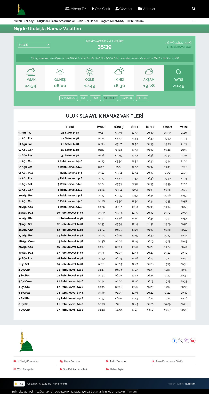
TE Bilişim (190, 383)
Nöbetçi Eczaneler (28, 361)
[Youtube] (192, 340)
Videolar (148, 9)
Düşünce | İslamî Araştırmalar (56, 21)
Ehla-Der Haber (88, 21)
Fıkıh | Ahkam (135, 21)
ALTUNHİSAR (68, 97)
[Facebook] (174, 340)
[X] (180, 340)
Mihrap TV (78, 9)
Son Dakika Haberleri (75, 369)
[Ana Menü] (193, 21)
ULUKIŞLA (110, 97)
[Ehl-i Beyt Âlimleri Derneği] (21, 8)
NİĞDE (95, 97)
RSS (20, 383)
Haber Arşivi (116, 369)
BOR (83, 97)
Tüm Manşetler (25, 369)
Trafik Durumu (118, 361)
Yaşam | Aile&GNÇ (112, 21)
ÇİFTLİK (142, 97)
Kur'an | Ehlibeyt (24, 21)
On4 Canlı (102, 9)
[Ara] (193, 8)
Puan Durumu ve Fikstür (169, 361)
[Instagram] (186, 340)
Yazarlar (126, 9)
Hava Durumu (72, 361)
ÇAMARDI (127, 97)
